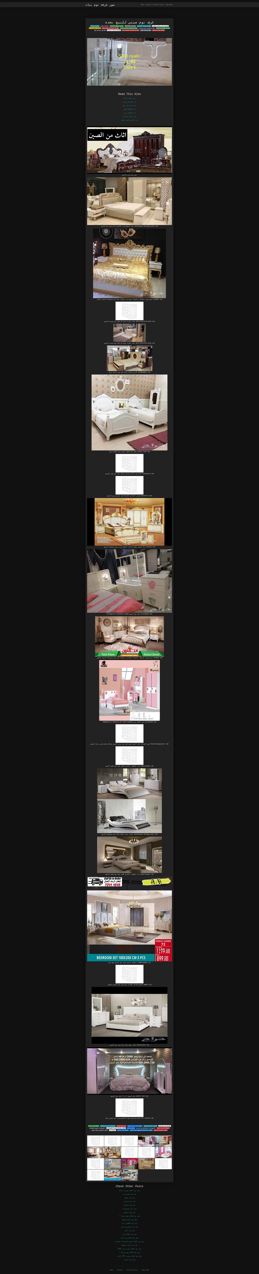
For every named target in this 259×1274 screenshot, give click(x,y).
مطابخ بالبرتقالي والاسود (160, 26)
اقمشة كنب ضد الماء (163, 1128)
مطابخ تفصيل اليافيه (116, 26)
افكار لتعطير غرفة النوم (100, 1130)
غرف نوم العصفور (129, 1212)
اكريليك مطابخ (121, 1126)
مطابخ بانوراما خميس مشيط (110, 28)
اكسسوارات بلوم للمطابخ (97, 1128)
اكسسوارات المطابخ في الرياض (145, 1128)
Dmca (142, 5)
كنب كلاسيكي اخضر (129, 109)
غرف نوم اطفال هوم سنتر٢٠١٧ (129, 1252)
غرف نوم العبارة (129, 1201)
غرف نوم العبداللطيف (129, 1220)
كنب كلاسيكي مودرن (129, 102)
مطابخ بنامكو (95, 26)
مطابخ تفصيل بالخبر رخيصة (128, 28)
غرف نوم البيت (129, 1230)
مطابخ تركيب (104, 26)
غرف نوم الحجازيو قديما (129, 1238)
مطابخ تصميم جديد (94, 28)
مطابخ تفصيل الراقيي (163, 28)
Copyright (169, 5)
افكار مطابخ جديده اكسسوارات (116, 1128)
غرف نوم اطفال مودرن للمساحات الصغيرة (129, 1241)
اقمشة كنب (112, 1130)
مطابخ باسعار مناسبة (113, 30)
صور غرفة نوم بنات (99, 4)
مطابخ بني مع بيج (100, 30)
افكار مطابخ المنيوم (160, 1130)
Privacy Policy (158, 5)
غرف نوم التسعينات (129, 1209)
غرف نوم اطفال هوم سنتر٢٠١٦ (129, 1216)
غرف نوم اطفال (129, 1198)
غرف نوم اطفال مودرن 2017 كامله (129, 1256)
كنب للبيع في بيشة (129, 105)
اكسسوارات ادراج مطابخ (108, 1126)
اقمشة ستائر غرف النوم (135, 1126)
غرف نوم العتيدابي (129, 1194)
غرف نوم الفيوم (129, 1205)
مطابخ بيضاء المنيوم (144, 26)
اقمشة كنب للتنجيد (164, 1126)
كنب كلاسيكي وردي (129, 113)
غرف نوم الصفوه (129, 1260)
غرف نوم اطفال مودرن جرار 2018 (129, 1249)
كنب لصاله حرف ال (129, 116)
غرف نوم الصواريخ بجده (129, 1227)
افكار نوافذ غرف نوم (150, 1126)
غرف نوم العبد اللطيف (129, 1245)
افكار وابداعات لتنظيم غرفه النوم (141, 1130)
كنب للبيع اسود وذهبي (129, 120)
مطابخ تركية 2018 (130, 26)
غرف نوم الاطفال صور (129, 1234)
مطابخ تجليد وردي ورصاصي (147, 28)
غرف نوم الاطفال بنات (129, 1223)
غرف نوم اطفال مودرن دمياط (129, 1190)
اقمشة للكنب (131, 1128)
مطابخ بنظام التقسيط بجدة (130, 30)
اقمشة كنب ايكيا (94, 1126)
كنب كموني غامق (129, 98)
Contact (148, 5)
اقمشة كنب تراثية (122, 1130)
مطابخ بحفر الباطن (158, 30)
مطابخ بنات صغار (146, 30)
